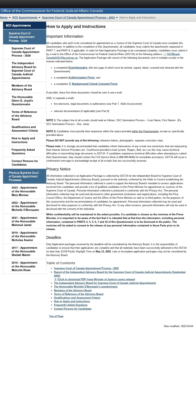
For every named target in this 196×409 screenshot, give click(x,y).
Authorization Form (81, 77)
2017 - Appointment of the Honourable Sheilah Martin (24, 251)
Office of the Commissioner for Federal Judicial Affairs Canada (52, 11)
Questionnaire (77, 67)
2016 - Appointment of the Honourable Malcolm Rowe (24, 266)
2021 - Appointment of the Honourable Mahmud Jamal (24, 221)
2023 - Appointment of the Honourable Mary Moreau (24, 191)
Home (4, 17)
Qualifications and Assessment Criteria (25, 128)
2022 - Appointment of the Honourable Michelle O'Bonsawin (25, 206)
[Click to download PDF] (72, 279)
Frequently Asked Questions (23, 151)
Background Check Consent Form (95, 83)
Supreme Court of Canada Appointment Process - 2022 (78, 17)
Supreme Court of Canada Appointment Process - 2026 (25, 51)
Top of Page (56, 316)
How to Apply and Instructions (23, 140)
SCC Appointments (25, 17)
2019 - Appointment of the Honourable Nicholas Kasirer (24, 236)
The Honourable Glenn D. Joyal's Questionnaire (22, 100)
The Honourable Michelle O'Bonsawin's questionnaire (86, 286)
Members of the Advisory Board (22, 87)
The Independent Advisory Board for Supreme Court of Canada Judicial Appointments (24, 70)
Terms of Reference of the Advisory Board (24, 115)
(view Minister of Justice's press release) (111, 279)
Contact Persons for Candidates (25, 162)
